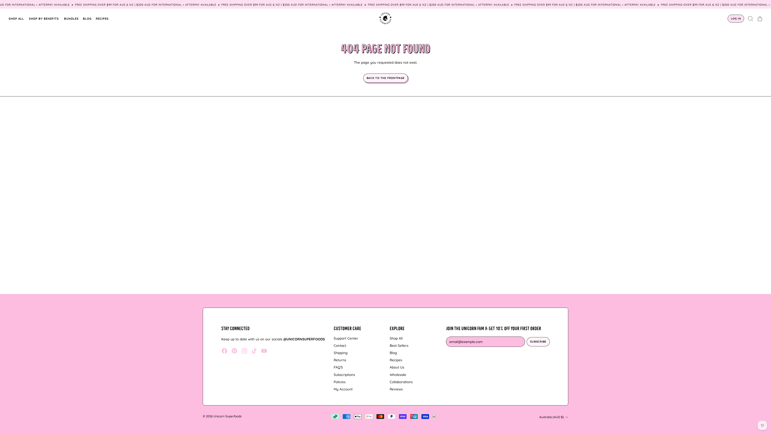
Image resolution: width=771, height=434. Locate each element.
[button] (750, 18)
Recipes (396, 360)
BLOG (87, 18)
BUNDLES (71, 18)
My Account (343, 389)
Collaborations (401, 382)
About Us (397, 367)
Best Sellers (399, 345)
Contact (340, 345)
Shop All (396, 338)
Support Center (346, 338)
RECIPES (102, 18)
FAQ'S (338, 367)
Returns (340, 360)
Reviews (396, 389)
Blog (393, 353)
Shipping (341, 353)
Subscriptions (344, 375)
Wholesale (398, 375)
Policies (340, 382)
